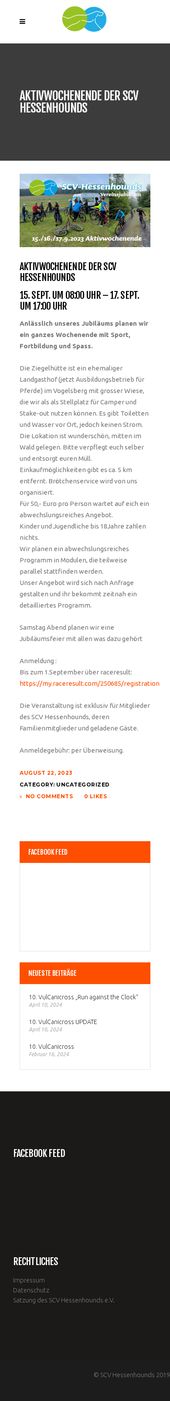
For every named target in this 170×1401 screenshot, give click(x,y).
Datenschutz (31, 1290)
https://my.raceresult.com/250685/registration (90, 683)
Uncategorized (83, 784)
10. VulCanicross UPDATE (63, 1021)
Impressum (29, 1280)
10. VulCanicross (51, 1046)
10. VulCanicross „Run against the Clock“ (83, 997)
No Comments (49, 796)
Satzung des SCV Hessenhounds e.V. (64, 1300)
